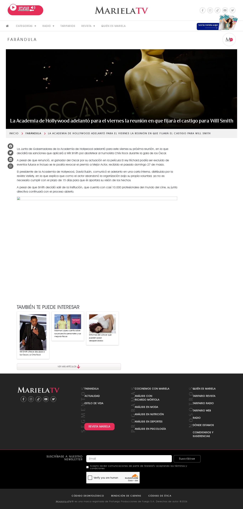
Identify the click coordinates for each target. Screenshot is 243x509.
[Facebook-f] (202, 10)
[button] (10, 146)
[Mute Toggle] (33, 7)
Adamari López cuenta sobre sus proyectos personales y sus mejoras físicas (67, 333)
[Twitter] (232, 10)
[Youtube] (225, 10)
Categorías (24, 26)
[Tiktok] (217, 10)
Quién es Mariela (113, 26)
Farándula (33, 133)
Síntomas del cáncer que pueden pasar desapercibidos (100, 338)
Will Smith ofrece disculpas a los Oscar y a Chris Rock (32, 353)
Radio (47, 26)
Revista (86, 26)
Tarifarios (68, 26)
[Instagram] (210, 10)
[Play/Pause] (13, 7)
